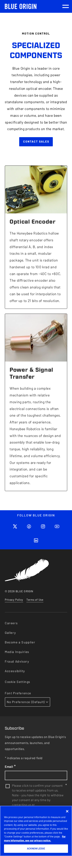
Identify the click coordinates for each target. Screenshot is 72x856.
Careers (11, 623)
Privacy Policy (14, 599)
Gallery (10, 632)
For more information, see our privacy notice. (35, 838)
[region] (36, 831)
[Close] (67, 811)
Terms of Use (34, 599)
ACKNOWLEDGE (36, 848)
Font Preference (18, 693)
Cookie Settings (17, 682)
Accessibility (15, 671)
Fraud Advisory (17, 661)
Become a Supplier (20, 642)
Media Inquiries (17, 652)
